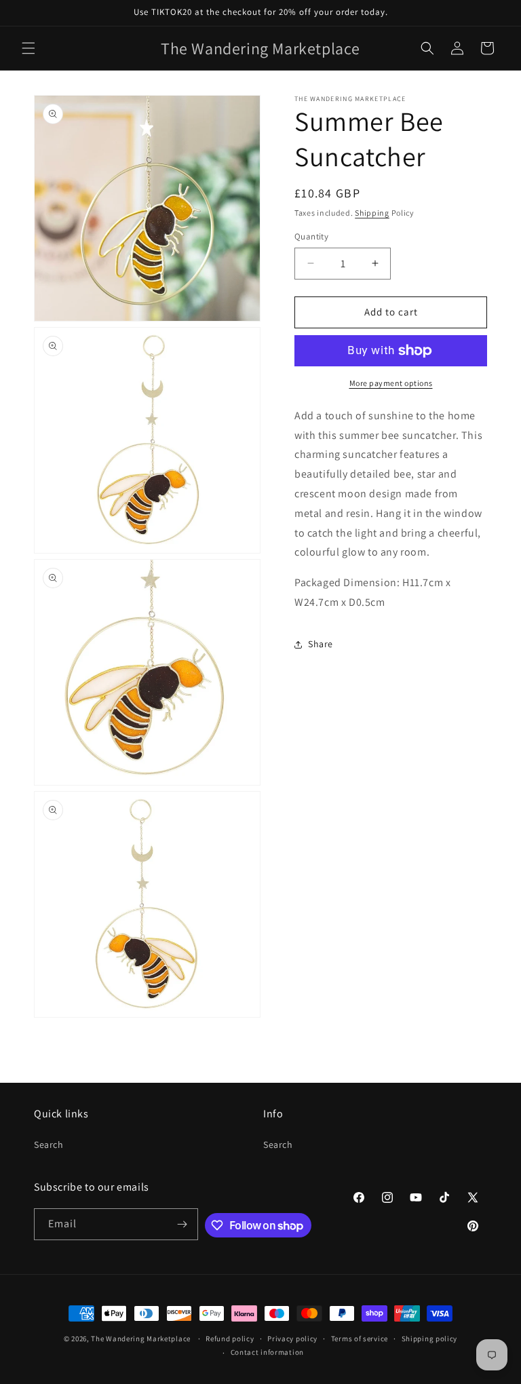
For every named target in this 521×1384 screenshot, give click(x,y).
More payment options (391, 383)
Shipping (372, 213)
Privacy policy (292, 1338)
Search (49, 1144)
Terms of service (359, 1338)
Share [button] (320, 644)
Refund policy (230, 1338)
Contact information (267, 1352)
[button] (28, 48)
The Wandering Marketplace (141, 1338)
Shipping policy (430, 1338)
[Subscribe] (182, 1224)
